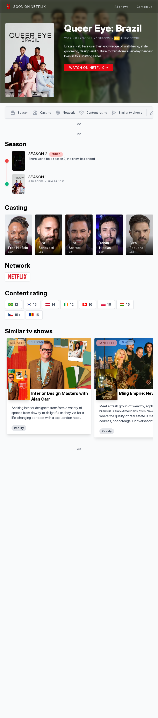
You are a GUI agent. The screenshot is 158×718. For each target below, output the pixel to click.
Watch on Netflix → (88, 68)
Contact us (144, 6)
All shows (121, 6)
